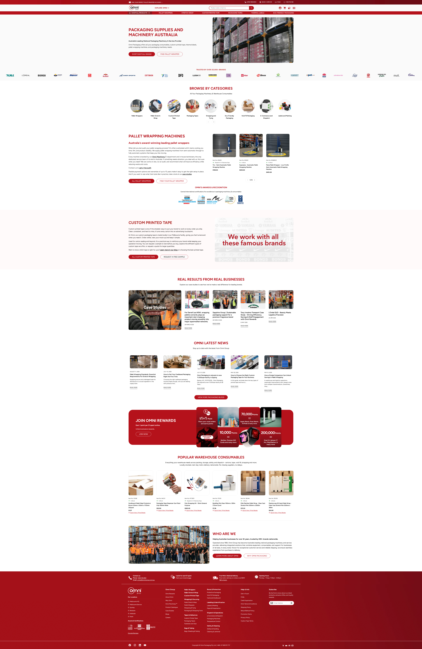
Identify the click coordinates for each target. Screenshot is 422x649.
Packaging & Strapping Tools (193, 610)
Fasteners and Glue (190, 623)
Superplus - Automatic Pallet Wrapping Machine (248, 166)
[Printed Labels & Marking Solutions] (285, 106)
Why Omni (169, 600)
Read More (188, 328)
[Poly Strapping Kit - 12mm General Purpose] (197, 483)
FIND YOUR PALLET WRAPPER (172, 181)
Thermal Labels (257, 13)
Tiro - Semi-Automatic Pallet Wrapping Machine (222, 166)
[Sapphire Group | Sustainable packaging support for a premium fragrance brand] (225, 299)
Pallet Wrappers (166, 13)
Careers (168, 617)
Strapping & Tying (190, 608)
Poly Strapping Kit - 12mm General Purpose (196, 504)
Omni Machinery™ (171, 604)
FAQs (279, 2)
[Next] (214, 122)
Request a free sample (174, 257)
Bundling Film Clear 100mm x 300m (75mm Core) (224, 504)
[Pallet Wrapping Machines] (137, 106)
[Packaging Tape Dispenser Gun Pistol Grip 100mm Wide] (168, 483)
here (189, 578)
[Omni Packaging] (135, 8)
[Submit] (251, 8)
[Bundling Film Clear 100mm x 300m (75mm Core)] (225, 483)
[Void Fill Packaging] (248, 106)
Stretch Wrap (187, 13)
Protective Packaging (214, 592)
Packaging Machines (213, 618)
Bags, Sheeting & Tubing (192, 631)
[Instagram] (135, 645)
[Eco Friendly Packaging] (229, 106)
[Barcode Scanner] (293, 8)
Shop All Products (139, 13)
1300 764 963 (289, 2)
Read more (133, 387)
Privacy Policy (245, 617)
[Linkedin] (140, 645)
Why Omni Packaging (257, 556)
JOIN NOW (143, 434)
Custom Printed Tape (210, 13)
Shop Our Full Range (142, 54)
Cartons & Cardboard (214, 598)
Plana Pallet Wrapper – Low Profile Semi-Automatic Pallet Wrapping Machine (277, 167)
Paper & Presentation (213, 608)
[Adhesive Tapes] (192, 106)
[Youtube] (145, 645)
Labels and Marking (285, 116)
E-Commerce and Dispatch (266, 117)
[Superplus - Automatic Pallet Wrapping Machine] (251, 145)
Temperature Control (213, 621)
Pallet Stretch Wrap (155, 117)
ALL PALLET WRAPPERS (141, 181)
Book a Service (267, 2)
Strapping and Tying (211, 117)
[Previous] (120, 488)
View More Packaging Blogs (211, 397)
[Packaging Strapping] (211, 106)
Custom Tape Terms (247, 621)
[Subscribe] (291, 603)
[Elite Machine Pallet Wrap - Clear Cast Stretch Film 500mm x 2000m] (253, 483)
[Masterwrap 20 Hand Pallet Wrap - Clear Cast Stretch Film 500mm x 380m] (281, 483)
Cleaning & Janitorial (213, 631)
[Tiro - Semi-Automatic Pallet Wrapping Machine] (224, 145)
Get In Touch (245, 593)
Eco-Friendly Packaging (283, 13)
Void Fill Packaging (248, 116)
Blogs (167, 614)
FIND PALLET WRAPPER (169, 54)
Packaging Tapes (235, 13)
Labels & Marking (212, 605)
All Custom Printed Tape (143, 257)
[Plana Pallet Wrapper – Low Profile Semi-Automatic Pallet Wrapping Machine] (278, 145)
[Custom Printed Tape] (174, 106)
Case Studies (170, 611)
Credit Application (247, 600)
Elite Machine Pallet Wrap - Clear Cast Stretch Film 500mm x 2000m (253, 504)
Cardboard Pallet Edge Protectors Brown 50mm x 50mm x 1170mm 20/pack (139, 505)
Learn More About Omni (227, 556)
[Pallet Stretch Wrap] (155, 106)
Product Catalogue (172, 607)
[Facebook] (130, 645)
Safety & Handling (213, 629)
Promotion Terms (246, 614)
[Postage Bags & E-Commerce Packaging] (266, 106)
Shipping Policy (246, 607)
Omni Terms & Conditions (249, 604)
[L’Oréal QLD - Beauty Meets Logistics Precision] (281, 299)
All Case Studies (155, 313)
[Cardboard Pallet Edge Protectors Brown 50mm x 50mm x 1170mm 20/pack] (140, 483)
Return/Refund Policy (247, 611)
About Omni (169, 597)
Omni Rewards (251, 2)
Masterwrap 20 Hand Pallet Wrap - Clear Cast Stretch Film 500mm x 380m (280, 505)
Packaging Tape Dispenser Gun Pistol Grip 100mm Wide (168, 504)
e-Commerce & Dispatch (215, 616)
